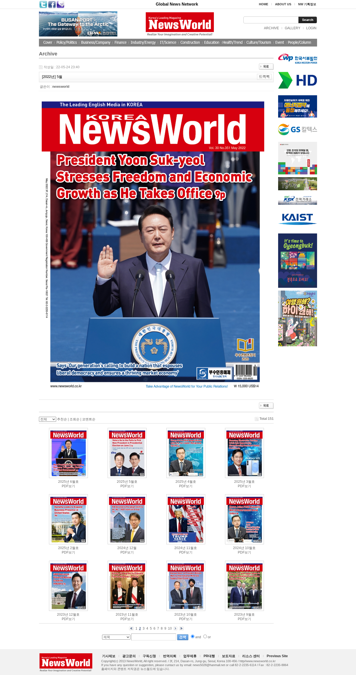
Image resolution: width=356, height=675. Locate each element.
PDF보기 (68, 486)
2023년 (62, 614)
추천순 (62, 419)
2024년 (122, 548)
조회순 (75, 419)
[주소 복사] (264, 77)
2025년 (63, 482)
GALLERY (292, 28)
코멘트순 (88, 419)
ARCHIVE (271, 28)
